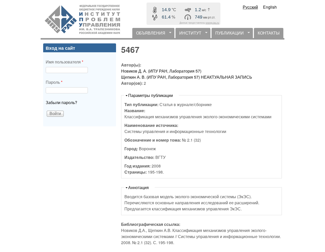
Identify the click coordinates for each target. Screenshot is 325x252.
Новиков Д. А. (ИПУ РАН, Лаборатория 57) (161, 71)
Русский (250, 7)
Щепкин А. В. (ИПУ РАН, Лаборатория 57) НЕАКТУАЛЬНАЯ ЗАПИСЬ (186, 77)
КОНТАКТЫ (269, 33)
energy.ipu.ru (212, 23)
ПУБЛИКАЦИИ (228, 34)
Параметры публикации (150, 95)
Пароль (54, 82)
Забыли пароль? (61, 102)
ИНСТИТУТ (188, 34)
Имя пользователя (64, 62)
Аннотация (138, 187)
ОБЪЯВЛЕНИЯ (148, 34)
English (270, 7)
